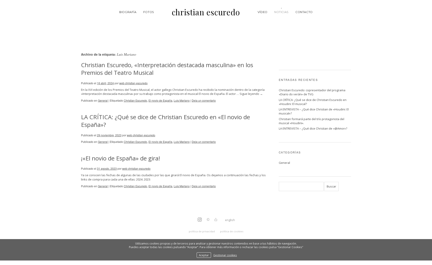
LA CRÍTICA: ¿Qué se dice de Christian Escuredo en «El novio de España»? (165, 121)
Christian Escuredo (135, 100)
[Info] (208, 220)
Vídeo (263, 12)
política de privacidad (202, 231)
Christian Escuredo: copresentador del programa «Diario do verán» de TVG (312, 92)
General (103, 100)
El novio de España (160, 100)
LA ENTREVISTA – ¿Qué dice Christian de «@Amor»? (313, 128)
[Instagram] (199, 220)
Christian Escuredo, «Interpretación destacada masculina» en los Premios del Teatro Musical (167, 69)
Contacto (304, 12)
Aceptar (204, 255)
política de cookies (231, 231)
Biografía (128, 12)
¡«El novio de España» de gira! (120, 158)
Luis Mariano (182, 100)
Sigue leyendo (251, 94)
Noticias (281, 12)
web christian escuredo (133, 83)
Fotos (148, 12)
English (230, 220)
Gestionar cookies (225, 255)
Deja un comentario (204, 100)
